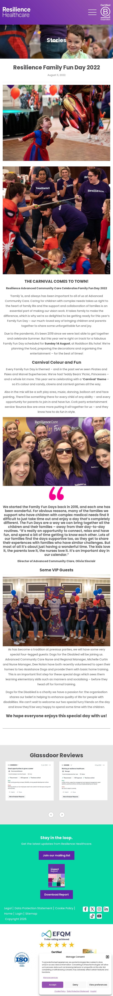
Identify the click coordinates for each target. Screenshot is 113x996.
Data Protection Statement (78, 991)
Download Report (56, 894)
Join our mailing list (56, 855)
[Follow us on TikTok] (92, 916)
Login (19, 914)
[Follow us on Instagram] (99, 909)
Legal (8, 908)
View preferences (98, 984)
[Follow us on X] (92, 909)
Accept (52, 984)
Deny (75, 984)
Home (8, 914)
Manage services (50, 977)
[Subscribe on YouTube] (99, 916)
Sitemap (31, 914)
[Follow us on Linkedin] (106, 909)
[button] (107, 956)
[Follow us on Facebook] (85, 909)
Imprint (93, 991)
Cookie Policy (60, 991)
